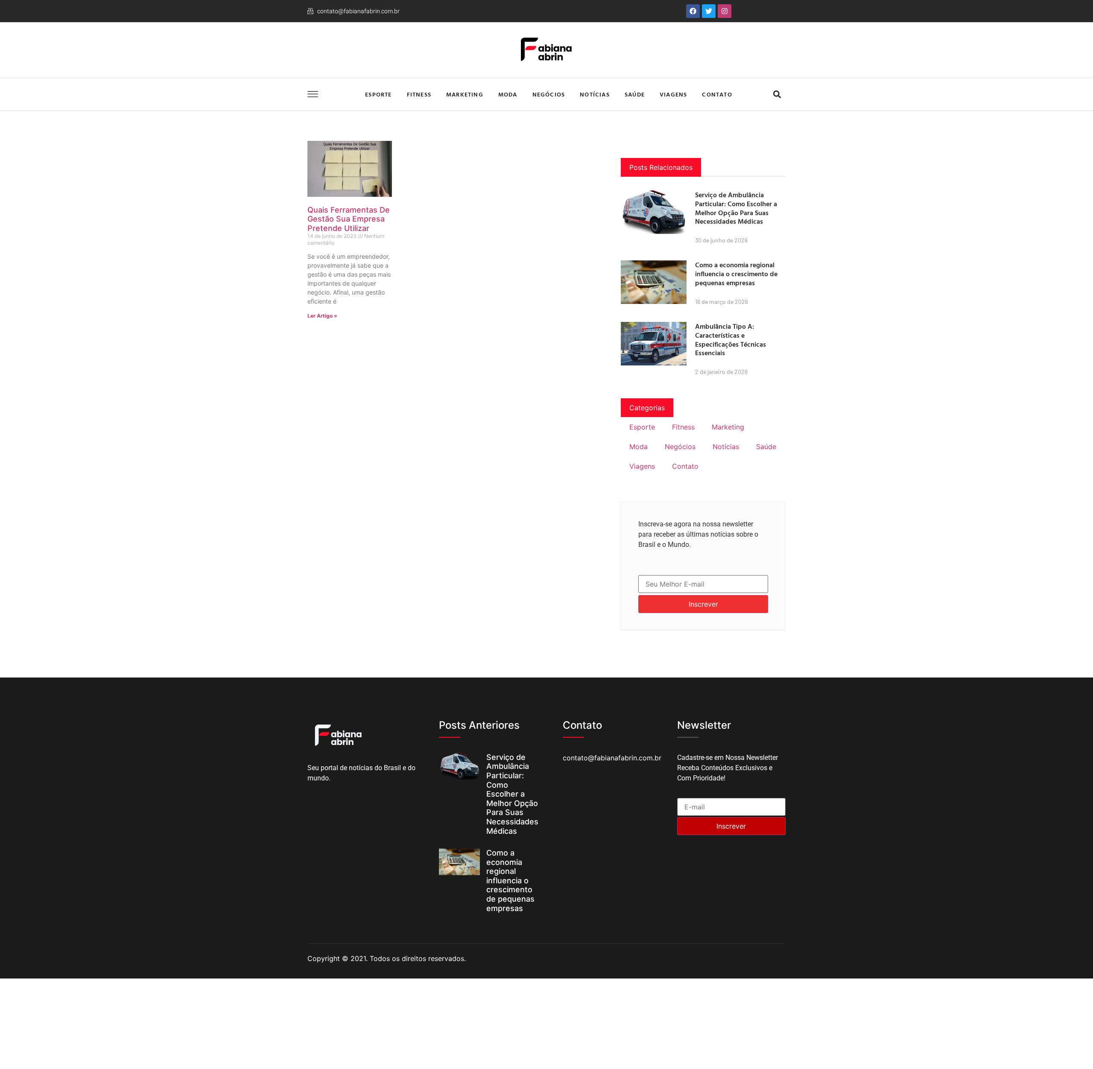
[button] (777, 95)
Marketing (464, 94)
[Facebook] (693, 11)
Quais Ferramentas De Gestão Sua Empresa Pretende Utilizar (348, 219)
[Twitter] (709, 11)
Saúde (635, 94)
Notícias (595, 94)
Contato (717, 94)
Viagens (673, 94)
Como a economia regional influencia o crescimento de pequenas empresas (736, 274)
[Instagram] (724, 11)
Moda (507, 94)
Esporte (378, 94)
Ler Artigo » (322, 316)
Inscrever (703, 604)
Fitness (419, 94)
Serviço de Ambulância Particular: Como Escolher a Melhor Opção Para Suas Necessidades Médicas (736, 208)
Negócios (548, 94)
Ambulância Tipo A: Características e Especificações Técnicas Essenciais (730, 339)
